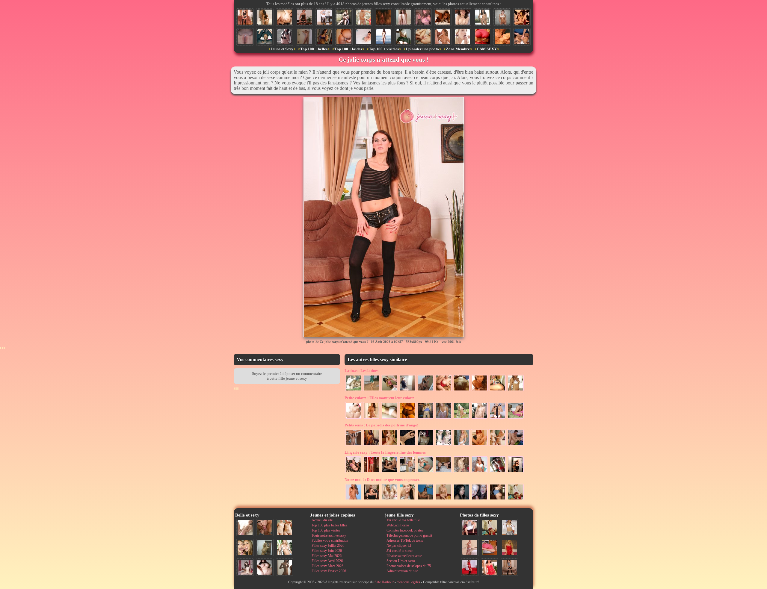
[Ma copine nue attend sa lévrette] (443, 472)
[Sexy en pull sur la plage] (372, 391)
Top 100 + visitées (384, 49)
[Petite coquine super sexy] (461, 500)
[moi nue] (245, 567)
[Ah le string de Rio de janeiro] (461, 391)
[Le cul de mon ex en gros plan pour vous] (354, 472)
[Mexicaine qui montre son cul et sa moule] (497, 391)
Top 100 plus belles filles (329, 525)
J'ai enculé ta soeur (399, 551)
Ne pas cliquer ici (398, 545)
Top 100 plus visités (326, 530)
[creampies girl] (245, 36)
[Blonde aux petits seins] (389, 445)
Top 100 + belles (313, 49)
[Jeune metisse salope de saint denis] (407, 445)
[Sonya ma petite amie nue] (502, 17)
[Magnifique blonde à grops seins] (403, 36)
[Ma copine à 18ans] (461, 472)
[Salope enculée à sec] (284, 17)
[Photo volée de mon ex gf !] (372, 445)
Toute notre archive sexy (329, 535)
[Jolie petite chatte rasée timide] (403, 17)
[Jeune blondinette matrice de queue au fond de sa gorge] (462, 36)
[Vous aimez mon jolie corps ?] (372, 500)
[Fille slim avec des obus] (284, 567)
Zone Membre (458, 49)
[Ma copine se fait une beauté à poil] (354, 445)
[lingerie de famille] (407, 418)
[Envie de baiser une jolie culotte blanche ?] (515, 418)
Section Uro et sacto (400, 561)
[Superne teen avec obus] (479, 472)
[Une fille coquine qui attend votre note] (509, 547)
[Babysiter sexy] (479, 418)
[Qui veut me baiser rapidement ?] (489, 567)
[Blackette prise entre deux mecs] (521, 36)
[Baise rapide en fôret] (354, 391)
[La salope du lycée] (354, 500)
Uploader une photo (422, 49)
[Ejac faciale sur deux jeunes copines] (245, 547)
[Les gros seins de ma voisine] (372, 418)
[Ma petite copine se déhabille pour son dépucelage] (443, 500)
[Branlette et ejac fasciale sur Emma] (407, 500)
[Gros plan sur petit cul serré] (389, 418)
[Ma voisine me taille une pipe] (265, 527)
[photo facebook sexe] (324, 36)
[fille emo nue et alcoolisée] (425, 445)
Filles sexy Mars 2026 (327, 566)
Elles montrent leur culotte (379, 398)
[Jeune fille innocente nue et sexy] (245, 527)
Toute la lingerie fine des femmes (385, 452)
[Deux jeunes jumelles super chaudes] (497, 445)
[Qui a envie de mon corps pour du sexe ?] (509, 567)
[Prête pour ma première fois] (443, 418)
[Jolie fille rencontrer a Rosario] (389, 391)
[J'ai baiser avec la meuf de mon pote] (284, 36)
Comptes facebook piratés (404, 530)
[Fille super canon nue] (284, 547)
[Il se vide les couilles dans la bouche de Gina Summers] (442, 36)
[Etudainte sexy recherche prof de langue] (497, 418)
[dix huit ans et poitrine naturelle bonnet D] (423, 17)
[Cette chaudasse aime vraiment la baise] (425, 391)
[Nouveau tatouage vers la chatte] (425, 472)
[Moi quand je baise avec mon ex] (502, 36)
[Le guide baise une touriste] (343, 17)
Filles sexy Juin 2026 (327, 551)
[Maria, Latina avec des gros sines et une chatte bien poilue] (443, 391)
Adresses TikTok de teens (404, 540)
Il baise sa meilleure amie (404, 556)
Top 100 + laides (348, 49)
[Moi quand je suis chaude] (304, 17)
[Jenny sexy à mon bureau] (407, 472)
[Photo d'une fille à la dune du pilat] (363, 17)
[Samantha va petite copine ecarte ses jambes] (425, 418)
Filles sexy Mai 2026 (327, 556)
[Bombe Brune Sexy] (515, 472)
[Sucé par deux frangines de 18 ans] (479, 500)
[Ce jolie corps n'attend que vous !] (245, 17)
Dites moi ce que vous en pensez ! (383, 479)
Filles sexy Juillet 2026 (328, 545)
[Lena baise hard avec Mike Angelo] (462, 17)
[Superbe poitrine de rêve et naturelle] (482, 36)
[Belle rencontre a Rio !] (482, 17)
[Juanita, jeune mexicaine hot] (479, 391)
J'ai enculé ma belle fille (403, 520)
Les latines (361, 370)
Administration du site (402, 571)
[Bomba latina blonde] (515, 391)
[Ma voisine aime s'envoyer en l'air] (515, 500)
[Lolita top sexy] (407, 391)
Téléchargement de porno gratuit (409, 535)
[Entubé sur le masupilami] (521, 17)
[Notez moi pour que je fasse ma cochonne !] (509, 527)
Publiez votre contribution (330, 540)
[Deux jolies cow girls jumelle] (443, 445)
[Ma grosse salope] (265, 567)
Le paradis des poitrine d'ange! (381, 425)
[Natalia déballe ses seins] (497, 500)
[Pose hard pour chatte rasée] (354, 418)
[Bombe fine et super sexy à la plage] (383, 36)
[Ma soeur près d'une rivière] (461, 418)
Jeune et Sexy (282, 49)
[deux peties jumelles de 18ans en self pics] (497, 472)
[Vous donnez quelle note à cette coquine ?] (469, 567)
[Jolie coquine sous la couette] (442, 17)
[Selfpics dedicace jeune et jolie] (265, 547)
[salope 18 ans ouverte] (389, 500)
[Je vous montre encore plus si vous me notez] (372, 472)
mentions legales (408, 582)
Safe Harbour (384, 582)
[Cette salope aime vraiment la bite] (469, 527)
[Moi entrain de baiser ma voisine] (469, 547)
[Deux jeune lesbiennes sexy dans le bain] (264, 17)
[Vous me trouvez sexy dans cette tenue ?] (324, 17)
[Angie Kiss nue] (479, 445)
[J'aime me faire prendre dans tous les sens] (515, 445)
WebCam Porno (397, 525)
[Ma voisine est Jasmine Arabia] (389, 472)
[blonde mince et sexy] (461, 445)
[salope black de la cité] (264, 36)
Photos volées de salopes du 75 (408, 566)
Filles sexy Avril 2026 (327, 561)
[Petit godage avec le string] (343, 36)
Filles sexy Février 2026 (329, 571)
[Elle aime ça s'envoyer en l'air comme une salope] (423, 36)
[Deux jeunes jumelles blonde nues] (284, 527)
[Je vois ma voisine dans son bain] (363, 36)
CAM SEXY (487, 49)
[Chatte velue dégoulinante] (383, 17)
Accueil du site (322, 520)
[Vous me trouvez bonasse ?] (489, 547)
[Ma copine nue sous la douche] (304, 36)
